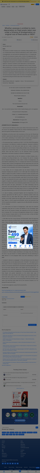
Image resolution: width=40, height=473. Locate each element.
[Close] (32, 225)
